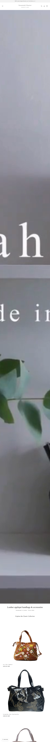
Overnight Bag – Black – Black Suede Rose (11, 714)
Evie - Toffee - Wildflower (7, 664)
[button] (2, 6)
